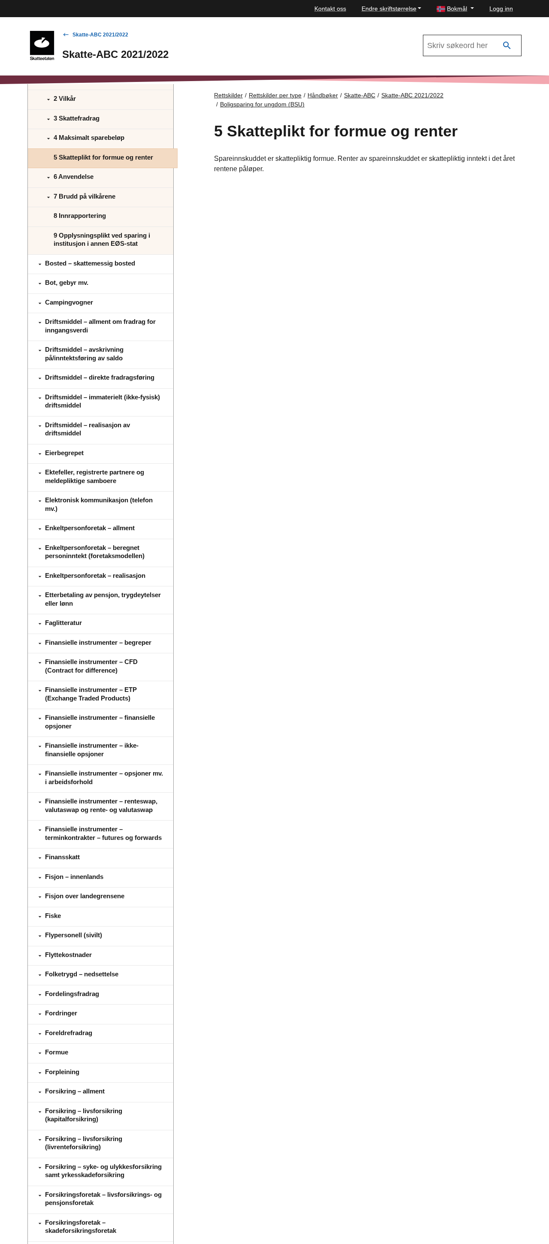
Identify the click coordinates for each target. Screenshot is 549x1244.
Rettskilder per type (275, 95)
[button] (455, 8)
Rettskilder (228, 95)
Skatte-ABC (359, 95)
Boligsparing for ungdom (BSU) (262, 104)
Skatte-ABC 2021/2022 (100, 35)
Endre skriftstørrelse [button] (389, 8)
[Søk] (507, 45)
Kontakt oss (330, 8)
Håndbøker (323, 95)
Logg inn (501, 8)
